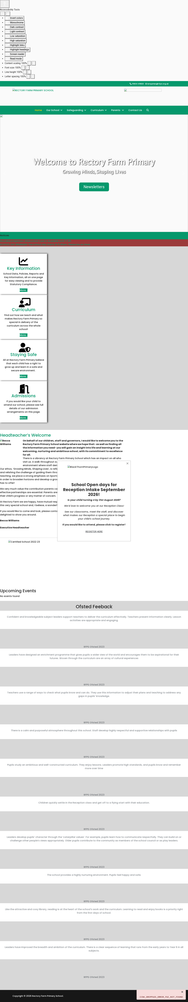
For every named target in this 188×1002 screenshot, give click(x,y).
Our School (52, 110)
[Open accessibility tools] (4, 4)
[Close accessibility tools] (8, 13)
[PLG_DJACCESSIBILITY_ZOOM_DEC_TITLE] (29, 63)
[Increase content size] (34, 63)
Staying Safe (23, 354)
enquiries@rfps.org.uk (158, 84)
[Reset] (2, 13)
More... (23, 290)
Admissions (23, 396)
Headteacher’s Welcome (25, 435)
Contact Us (135, 110)
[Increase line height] (29, 72)
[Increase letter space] (33, 76)
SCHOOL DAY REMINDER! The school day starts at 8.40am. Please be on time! (45, 244)
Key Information (23, 268)
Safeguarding (75, 110)
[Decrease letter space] (28, 76)
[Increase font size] (28, 67)
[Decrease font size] (23, 67)
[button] (4, 173)
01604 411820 (138, 84)
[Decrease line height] (25, 72)
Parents (116, 110)
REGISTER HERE (94, 531)
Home (38, 110)
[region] (94, 173)
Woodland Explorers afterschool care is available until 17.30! (35, 241)
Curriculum (97, 110)
